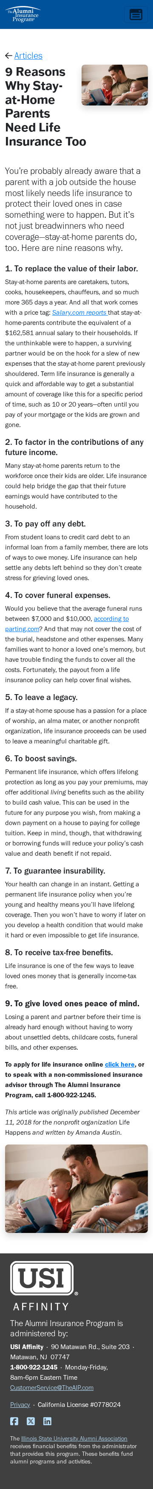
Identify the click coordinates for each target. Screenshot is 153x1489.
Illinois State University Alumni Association (74, 1438)
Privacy (20, 1405)
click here (120, 1064)
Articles (28, 55)
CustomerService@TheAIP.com (52, 1388)
